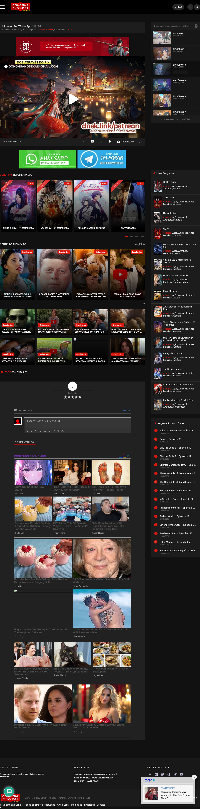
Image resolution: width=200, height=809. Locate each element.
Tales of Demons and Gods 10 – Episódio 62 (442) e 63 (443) (178, 430)
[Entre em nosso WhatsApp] (47, 159)
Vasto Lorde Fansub (104, 774)
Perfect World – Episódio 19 (174, 516)
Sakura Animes (82, 778)
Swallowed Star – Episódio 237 (176, 533)
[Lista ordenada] (45, 431)
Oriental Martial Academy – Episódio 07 (178, 464)
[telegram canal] (168, 774)
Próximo (101, 142)
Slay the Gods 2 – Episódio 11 (175, 456)
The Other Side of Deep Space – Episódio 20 (178, 473)
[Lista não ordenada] (49, 431)
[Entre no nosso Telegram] (102, 159)
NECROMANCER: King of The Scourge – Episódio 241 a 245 (178, 550)
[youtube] (181, 774)
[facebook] (150, 774)
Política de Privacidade (83, 804)
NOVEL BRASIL (93, 781)
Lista (92, 142)
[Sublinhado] (36, 431)
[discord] (156, 774)
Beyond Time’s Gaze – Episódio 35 (178, 524)
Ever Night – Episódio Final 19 (175, 490)
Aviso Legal (63, 804)
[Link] (58, 431)
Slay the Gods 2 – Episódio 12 (175, 447)
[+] (62, 430)
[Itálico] (32, 431)
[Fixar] (40, 431)
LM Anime (79, 781)
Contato (101, 804)
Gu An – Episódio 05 (170, 439)
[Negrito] (27, 431)
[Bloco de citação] (53, 431)
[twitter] (162, 774)
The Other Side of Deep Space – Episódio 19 (178, 482)
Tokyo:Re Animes (83, 774)
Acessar (126, 410)
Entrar (178, 7)
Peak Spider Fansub (102, 778)
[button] (126, 236)
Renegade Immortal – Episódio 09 (177, 507)
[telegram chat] (175, 774)
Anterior (83, 142)
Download (125, 142)
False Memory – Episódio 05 (175, 542)
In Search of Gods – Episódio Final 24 (178, 499)
